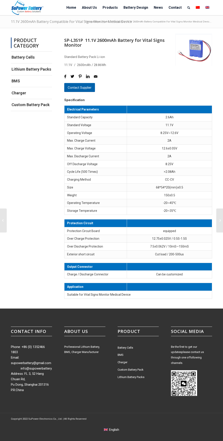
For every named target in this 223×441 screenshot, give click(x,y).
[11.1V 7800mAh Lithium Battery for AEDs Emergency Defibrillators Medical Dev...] (3, 220)
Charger (19, 93)
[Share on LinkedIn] (88, 76)
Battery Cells (23, 57)
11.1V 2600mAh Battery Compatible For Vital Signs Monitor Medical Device (71, 21)
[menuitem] (71, 7)
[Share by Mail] (95, 76)
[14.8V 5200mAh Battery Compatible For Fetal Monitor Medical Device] (219, 220)
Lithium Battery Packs (31, 69)
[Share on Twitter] (72, 76)
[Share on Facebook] (65, 76)
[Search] (188, 7)
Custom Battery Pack (31, 104)
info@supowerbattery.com (40, 368)
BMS (16, 81)
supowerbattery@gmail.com (31, 363)
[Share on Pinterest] (80, 76)
